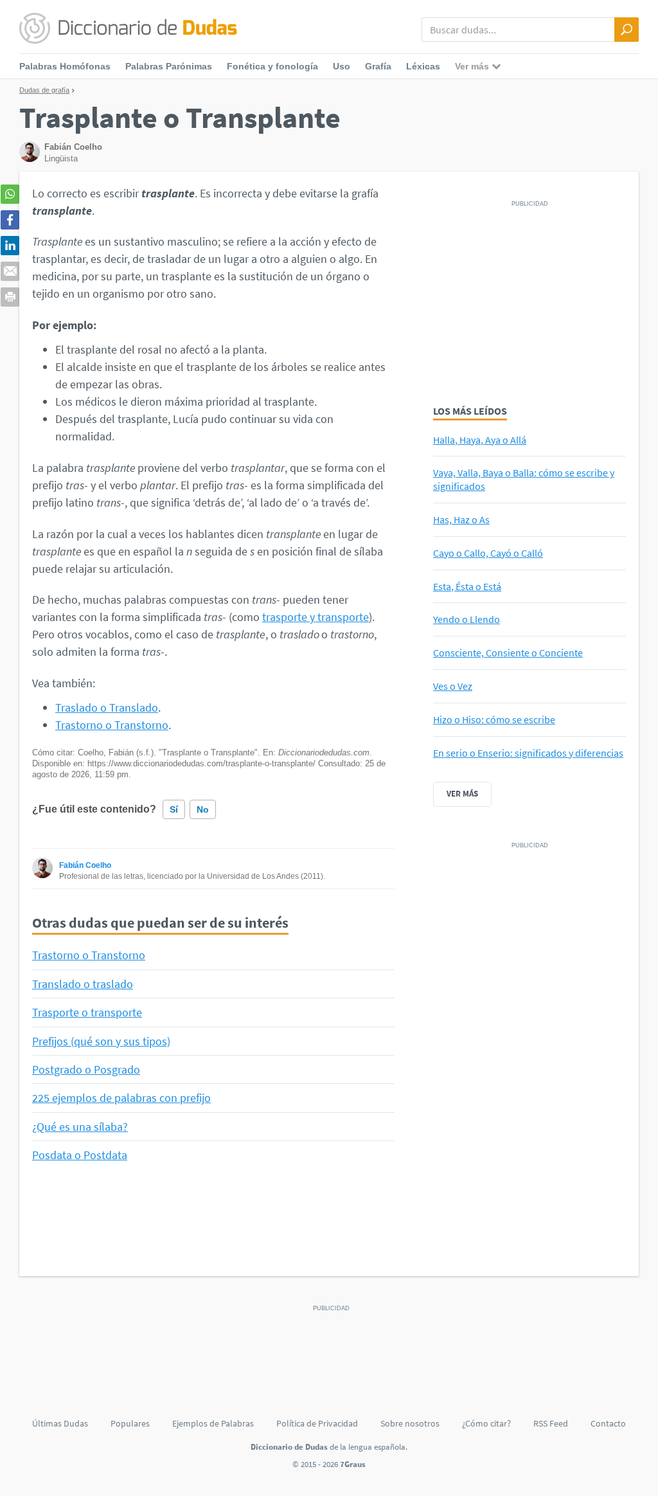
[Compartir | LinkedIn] (10, 245)
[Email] (10, 271)
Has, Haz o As (461, 519)
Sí (174, 809)
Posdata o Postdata (79, 1155)
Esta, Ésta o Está (467, 586)
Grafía (378, 66)
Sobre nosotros (410, 1423)
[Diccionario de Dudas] (128, 29)
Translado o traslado (82, 984)
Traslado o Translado (106, 707)
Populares (130, 1423)
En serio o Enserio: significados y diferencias (528, 752)
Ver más (462, 793)
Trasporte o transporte (87, 1012)
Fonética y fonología (272, 66)
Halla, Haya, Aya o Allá (479, 439)
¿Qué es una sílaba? (80, 1126)
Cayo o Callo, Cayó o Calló (488, 552)
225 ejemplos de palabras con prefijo (121, 1097)
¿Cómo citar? (486, 1423)
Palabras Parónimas (168, 66)
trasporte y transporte (315, 616)
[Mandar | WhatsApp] (10, 194)
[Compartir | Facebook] (10, 220)
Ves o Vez (452, 686)
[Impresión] (10, 297)
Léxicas (423, 66)
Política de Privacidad (317, 1423)
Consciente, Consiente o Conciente (508, 652)
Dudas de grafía (44, 90)
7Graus (353, 1464)
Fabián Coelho (85, 865)
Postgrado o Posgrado (86, 1069)
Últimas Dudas (60, 1423)
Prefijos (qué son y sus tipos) (101, 1041)
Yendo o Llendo (466, 619)
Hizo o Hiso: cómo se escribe (494, 719)
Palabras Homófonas (65, 66)
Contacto (608, 1423)
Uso (341, 66)
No (203, 809)
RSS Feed (550, 1423)
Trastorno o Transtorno (111, 724)
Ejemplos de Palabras (213, 1423)
